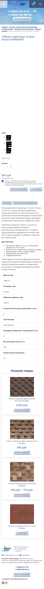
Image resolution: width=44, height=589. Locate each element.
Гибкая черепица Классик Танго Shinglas (22, 527)
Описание (7, 203)
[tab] (7, 203)
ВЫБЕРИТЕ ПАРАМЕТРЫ (22, 410)
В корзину (36, 189)
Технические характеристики (25, 203)
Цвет (4, 133)
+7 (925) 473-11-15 (18, 11)
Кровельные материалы (24, 29)
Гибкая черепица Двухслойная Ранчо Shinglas (22, 442)
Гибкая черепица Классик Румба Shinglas (22, 484)
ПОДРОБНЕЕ (22, 533)
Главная (5, 27)
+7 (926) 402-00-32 (19, 14)
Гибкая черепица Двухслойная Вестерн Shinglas (22, 400)
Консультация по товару (19, 189)
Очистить (6, 158)
